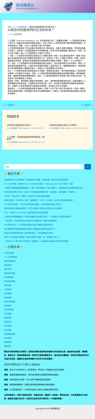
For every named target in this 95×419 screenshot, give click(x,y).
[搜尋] (88, 166)
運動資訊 (8, 346)
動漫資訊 (8, 265)
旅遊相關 (8, 297)
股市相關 (8, 330)
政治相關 (8, 293)
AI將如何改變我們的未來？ (19, 125)
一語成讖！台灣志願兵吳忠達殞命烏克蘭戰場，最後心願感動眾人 (31, 221)
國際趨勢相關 (9, 273)
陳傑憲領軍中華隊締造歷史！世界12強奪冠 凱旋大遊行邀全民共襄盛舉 (33, 208)
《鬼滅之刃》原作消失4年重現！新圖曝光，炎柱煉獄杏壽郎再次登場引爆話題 (36, 241)
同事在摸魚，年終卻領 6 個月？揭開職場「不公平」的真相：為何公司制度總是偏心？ (39, 200)
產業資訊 (8, 322)
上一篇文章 (8, 105)
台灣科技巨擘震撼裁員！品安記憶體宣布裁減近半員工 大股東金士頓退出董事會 (37, 217)
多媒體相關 (8, 277)
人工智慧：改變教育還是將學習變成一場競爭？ (25, 138)
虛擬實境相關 (9, 334)
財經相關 (8, 338)
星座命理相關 (9, 302)
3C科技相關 (9, 253)
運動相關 (8, 342)
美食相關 (8, 326)
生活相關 (8, 314)
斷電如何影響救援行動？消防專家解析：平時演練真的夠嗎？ (29, 233)
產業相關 (8, 318)
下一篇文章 (86, 105)
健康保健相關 (9, 261)
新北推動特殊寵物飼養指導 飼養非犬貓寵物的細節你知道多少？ (30, 229)
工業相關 (8, 289)
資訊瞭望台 (25, 5)
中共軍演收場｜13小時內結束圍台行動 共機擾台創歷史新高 (28, 225)
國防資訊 (8, 269)
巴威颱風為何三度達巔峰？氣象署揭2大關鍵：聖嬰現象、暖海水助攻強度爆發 (36, 180)
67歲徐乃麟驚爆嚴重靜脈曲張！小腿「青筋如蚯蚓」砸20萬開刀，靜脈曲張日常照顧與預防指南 (43, 188)
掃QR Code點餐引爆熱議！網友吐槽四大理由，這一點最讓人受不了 (32, 237)
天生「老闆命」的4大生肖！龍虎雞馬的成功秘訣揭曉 (26, 212)
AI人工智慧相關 (15, 34)
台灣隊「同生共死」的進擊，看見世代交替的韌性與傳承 (27, 196)
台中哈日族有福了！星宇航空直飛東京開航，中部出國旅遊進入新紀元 (33, 204)
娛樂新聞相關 (9, 281)
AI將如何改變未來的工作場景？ (63, 125)
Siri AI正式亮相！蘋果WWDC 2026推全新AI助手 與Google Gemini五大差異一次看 (38, 184)
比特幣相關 (8, 310)
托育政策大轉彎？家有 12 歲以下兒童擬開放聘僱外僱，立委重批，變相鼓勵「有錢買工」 (40, 192)
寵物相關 (8, 285)
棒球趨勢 (8, 306)
